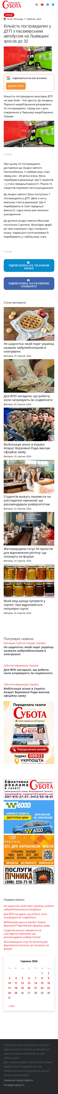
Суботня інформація (16, 665)
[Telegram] (53, 4)
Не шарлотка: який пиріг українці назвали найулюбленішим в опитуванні (29, 347)
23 (48, 988)
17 (9, 988)
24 (9, 993)
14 (35, 983)
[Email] (36, 4)
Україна (40, 643)
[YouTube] (42, 4)
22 (42, 988)
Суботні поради (25, 643)
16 (48, 983)
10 (9, 983)
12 (22, 983)
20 (29, 988)
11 (16, 983)
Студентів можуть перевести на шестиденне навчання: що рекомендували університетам (27, 500)
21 (35, 988)
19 (22, 988)
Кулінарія (9, 643)
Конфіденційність (14, 1085)
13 (29, 983)
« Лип (11, 1006)
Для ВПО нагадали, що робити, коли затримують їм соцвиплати (28, 398)
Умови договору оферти (18, 1080)
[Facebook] (47, 4)
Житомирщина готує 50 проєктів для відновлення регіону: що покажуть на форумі (28, 553)
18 (16, 988)
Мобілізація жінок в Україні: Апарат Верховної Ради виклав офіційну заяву (27, 448)
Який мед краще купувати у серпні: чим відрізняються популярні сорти (24, 605)
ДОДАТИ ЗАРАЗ (16, 86)
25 (16, 993)
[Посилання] (11, 5)
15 (42, 983)
